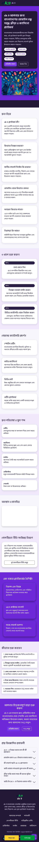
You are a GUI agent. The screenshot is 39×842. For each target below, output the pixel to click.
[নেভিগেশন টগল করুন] (34, 3)
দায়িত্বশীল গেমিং (27, 821)
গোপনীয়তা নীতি (12, 821)
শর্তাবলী (27, 816)
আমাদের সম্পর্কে (15, 816)
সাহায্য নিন (23, 64)
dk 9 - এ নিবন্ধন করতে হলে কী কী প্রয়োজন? (15, 751)
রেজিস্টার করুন (10, 64)
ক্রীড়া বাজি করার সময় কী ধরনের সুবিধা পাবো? (17, 775)
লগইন (15, 826)
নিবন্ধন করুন (12, 838)
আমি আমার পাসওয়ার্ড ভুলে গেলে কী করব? (18, 768)
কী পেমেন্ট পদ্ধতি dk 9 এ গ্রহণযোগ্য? (16, 763)
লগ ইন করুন (27, 838)
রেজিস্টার (6, 826)
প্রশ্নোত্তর (23, 826)
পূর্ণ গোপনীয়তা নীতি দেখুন (19, 562)
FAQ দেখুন (26, 728)
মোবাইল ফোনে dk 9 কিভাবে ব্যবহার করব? (18, 757)
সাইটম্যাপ (33, 826)
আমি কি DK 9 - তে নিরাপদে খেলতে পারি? (18, 781)
